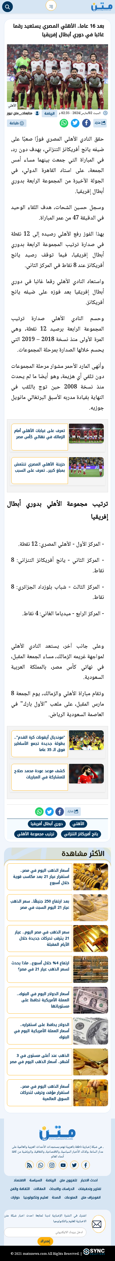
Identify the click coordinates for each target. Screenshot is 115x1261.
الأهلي (78, 823)
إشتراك (45, 1241)
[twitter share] (75, 123)
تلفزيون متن (68, 1180)
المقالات (39, 1189)
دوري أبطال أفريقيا (47, 823)
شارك (98, 123)
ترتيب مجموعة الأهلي (35, 834)
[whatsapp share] (64, 123)
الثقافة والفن (20, 1189)
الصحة (56, 1197)
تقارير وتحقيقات (89, 1189)
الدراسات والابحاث (61, 1189)
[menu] (51, 5)
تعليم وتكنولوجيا (36, 1197)
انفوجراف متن (91, 1197)
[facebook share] (86, 123)
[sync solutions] (93, 1254)
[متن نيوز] (102, 5)
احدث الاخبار (89, 1180)
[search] (7, 6)
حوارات (15, 1197)
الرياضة (49, 113)
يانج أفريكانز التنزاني (81, 834)
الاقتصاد (20, 1180)
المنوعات (70, 1197)
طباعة (15, 123)
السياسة (35, 1180)
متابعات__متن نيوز (19, 113)
